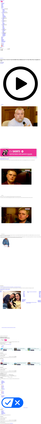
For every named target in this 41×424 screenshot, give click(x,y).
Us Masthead (2, 381)
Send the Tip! (1, 377)
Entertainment (2, 3)
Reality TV (2, 7)
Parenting (3, 21)
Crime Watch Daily (35, 157)
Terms (7, 344)
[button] (20, 48)
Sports (2, 36)
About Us (2, 380)
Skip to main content (2, 0)
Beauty (3, 19)
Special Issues (2, 412)
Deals (3, 25)
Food (3, 22)
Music (3, 14)
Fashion (3, 18)
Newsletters (2, 39)
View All (3, 17)
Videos (2, 38)
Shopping (2, 5)
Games (2, 29)
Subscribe (2, 40)
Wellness (3, 23)
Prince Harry (4, 34)
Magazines (4, 28)
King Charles (4, 35)
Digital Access (2, 410)
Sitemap (2, 383)
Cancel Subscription (3, 41)
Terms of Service (3, 395)
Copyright (2, 396)
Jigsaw (3, 31)
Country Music (4, 16)
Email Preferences (3, 382)
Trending (3, 9)
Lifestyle (2, 4)
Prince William (4, 33)
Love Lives (4, 10)
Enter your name (1, 374)
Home (3, 27)
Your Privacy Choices (25, 407)
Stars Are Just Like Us (5, 11)
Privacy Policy (9, 344)
